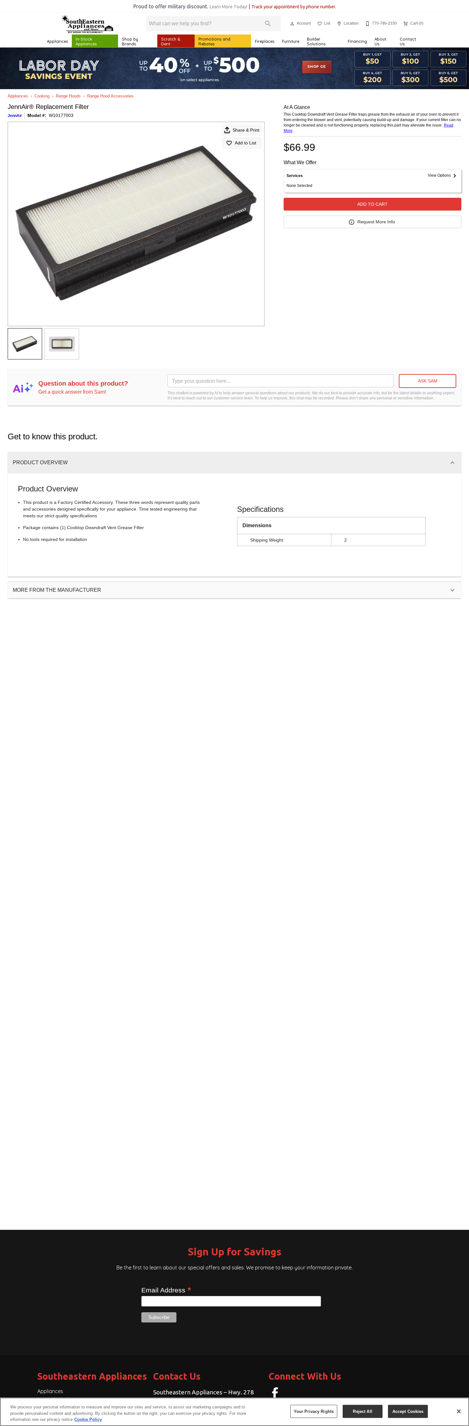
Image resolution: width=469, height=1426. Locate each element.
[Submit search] (268, 23)
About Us (380, 41)
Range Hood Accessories (110, 96)
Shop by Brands (130, 41)
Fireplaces (264, 41)
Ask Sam (427, 380)
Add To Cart (372, 204)
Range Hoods (68, 96)
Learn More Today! (228, 6)
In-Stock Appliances (86, 41)
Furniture (290, 41)
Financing (357, 41)
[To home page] (87, 23)
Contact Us (408, 41)
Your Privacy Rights (314, 1411)
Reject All (362, 1411)
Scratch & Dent (170, 41)
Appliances (57, 41)
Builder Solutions (316, 41)
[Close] (459, 1411)
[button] (292, 23)
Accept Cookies (408, 1411)
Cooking (41, 96)
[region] (234, 1412)
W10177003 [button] (61, 115)
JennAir (15, 115)
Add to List (245, 142)
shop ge (317, 67)
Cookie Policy (88, 1419)
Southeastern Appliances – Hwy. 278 (203, 1392)
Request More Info (376, 221)
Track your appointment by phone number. (293, 6)
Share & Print (246, 130)
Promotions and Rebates (214, 41)
